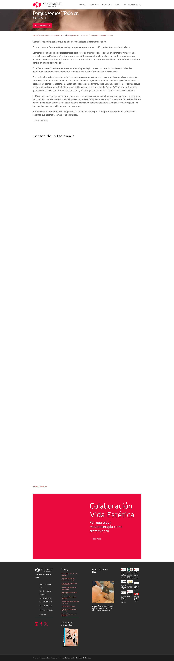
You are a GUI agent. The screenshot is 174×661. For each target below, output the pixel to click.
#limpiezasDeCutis (58, 35)
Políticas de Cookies (83, 658)
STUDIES (81, 5)
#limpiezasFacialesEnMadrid (102, 35)
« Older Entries (40, 486)
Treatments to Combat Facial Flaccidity (69, 610)
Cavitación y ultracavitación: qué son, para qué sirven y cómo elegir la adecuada (102, 608)
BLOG (124, 5)
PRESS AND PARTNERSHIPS (46, 256)
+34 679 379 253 (46, 602)
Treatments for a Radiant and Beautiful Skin (69, 588)
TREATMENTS (93, 5)
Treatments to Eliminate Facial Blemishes (69, 597)
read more (40, 260)
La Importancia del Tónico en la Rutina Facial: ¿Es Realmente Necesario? (76, 251)
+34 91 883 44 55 (46, 598)
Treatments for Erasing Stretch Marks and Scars (70, 583)
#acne (35, 35)
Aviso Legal (60, 658)
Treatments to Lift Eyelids (68, 606)
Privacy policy (70, 658)
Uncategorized (65, 256)
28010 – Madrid (45, 591)
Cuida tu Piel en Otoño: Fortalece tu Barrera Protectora (66, 379)
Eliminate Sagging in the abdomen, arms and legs (68, 579)
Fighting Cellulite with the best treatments (69, 593)
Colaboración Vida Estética (112, 510)
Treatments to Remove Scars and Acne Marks (70, 602)
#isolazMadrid (44, 35)
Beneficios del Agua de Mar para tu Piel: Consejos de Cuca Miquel (72, 466)
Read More (96, 538)
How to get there (46, 610)
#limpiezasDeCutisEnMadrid (78, 35)
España (43, 594)
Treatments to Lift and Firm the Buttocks (70, 574)
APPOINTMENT (132, 5)
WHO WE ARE (106, 5)
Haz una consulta (42, 25)
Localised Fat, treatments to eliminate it (69, 614)
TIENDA (117, 5)
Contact (43, 614)
